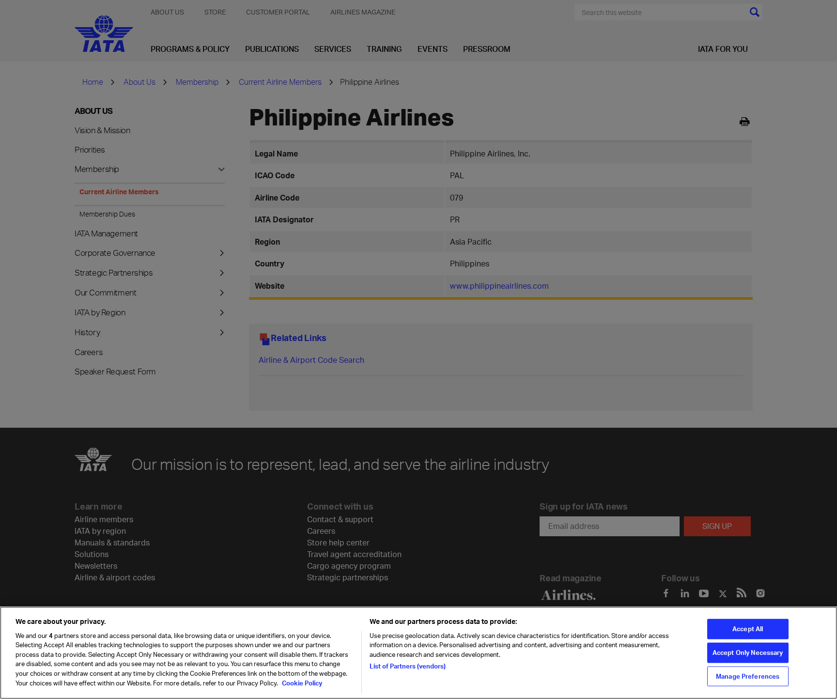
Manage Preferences (747, 676)
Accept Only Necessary (748, 652)
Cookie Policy (301, 682)
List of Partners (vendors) (408, 666)
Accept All (747, 629)
